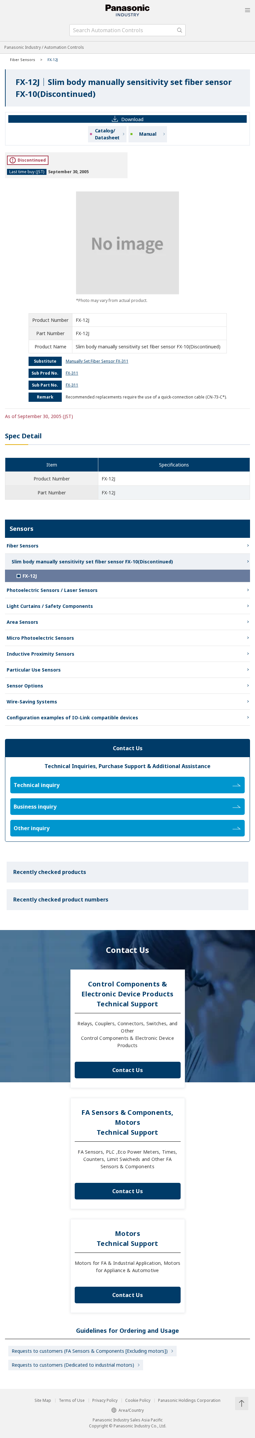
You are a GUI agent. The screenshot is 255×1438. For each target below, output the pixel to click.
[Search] (180, 30)
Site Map (43, 1400)
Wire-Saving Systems (32, 701)
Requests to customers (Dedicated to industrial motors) (73, 1365)
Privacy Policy (105, 1400)
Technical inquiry (36, 785)
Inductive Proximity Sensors (40, 654)
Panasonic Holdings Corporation (189, 1400)
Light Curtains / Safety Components (50, 606)
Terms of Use (72, 1400)
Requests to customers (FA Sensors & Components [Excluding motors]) (90, 1351)
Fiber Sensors (22, 59)
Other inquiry (31, 828)
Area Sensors (22, 622)
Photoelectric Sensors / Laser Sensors (52, 590)
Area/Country (131, 1410)
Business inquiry (35, 806)
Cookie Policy (137, 1400)
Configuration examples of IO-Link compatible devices (72, 717)
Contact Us (127, 1070)
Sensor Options (25, 686)
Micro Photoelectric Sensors (40, 638)
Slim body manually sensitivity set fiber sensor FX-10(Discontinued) (92, 561)
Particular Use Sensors (34, 670)
